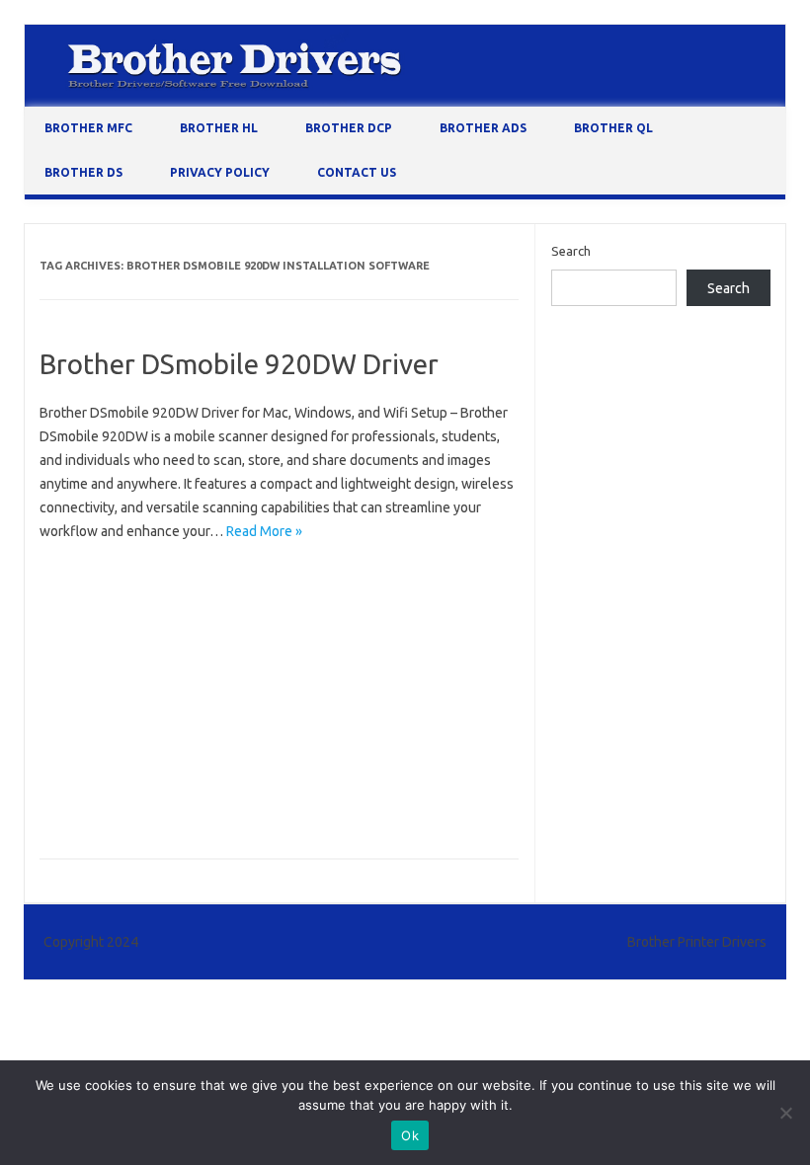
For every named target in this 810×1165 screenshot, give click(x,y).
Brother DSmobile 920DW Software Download (180, 747)
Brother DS (83, 172)
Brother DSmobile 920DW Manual (142, 719)
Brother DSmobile (98, 575)
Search (571, 251)
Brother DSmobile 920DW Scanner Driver (374, 719)
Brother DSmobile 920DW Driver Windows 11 (176, 661)
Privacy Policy (220, 172)
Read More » (264, 531)
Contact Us (356, 172)
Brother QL (613, 127)
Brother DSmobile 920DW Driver (239, 364)
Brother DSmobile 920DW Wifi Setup (152, 776)
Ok (410, 1135)
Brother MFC (88, 127)
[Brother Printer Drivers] (405, 102)
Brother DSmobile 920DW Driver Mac (153, 604)
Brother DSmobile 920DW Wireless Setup (165, 805)
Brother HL (219, 127)
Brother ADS (483, 127)
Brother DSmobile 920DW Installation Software (182, 690)
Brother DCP (348, 127)
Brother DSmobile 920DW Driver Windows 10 (176, 633)
